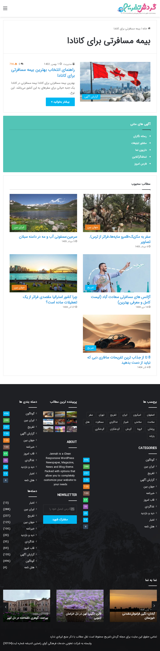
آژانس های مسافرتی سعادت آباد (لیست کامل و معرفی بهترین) (120, 299)
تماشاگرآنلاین (139, 157)
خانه (145, 28)
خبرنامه (150, 493)
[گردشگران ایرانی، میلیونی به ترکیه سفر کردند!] (60, 429)
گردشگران (115, 429)
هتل (87, 422)
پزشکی (151, 429)
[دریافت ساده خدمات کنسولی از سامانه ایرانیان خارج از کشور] (72, 429)
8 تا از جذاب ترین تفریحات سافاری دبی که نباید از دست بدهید (118, 360)
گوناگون (150, 460)
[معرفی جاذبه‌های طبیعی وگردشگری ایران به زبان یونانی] (48, 422)
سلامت (151, 422)
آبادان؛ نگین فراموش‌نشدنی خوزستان (138, 615)
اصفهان (151, 415)
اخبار (151, 520)
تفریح (113, 415)
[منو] (5, 10)
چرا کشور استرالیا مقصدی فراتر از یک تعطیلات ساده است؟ (50, 299)
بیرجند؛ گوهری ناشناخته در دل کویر (27, 618)
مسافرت (99, 422)
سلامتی (138, 422)
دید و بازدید (147, 513)
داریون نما (141, 150)
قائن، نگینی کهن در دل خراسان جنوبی (83, 615)
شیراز (126, 422)
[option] (133, 606)
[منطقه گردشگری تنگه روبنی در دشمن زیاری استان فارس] (60, 422)
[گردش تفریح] (137, 8)
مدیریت (67, 64)
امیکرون (137, 415)
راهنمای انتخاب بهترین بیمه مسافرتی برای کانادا (43, 73)
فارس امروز (140, 164)
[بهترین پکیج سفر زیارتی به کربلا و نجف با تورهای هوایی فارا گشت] (72, 422)
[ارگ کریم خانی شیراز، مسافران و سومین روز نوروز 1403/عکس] (48, 429)
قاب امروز (149, 500)
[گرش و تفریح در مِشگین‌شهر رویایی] (72, 414)
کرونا (139, 429)
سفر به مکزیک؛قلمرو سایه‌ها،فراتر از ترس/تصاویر (120, 239)
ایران (124, 415)
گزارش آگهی (147, 480)
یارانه (152, 436)
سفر (91, 415)
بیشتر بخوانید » (60, 101)
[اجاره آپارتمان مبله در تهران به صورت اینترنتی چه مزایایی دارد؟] (48, 414)
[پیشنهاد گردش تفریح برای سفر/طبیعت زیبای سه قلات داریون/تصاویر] (60, 414)
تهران (101, 415)
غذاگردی (113, 422)
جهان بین (149, 486)
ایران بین (149, 466)
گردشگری (99, 429)
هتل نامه (149, 526)
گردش (128, 429)
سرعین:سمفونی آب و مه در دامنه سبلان (48, 237)
